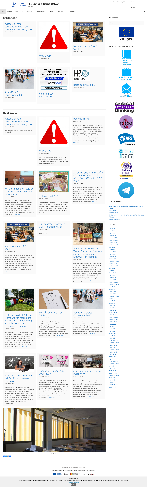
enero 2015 (112, 359)
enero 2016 (112, 354)
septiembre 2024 (114, 266)
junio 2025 (112, 249)
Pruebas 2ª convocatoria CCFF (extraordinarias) (52, 225)
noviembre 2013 (114, 375)
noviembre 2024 (114, 261)
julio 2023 (112, 287)
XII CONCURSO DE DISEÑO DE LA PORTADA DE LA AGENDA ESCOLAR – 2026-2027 (88, 176)
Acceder (133, 7)
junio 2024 (112, 270)
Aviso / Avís (45, 55)
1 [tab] (51, 453)
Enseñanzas (29, 11)
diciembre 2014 (113, 361)
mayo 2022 (112, 305)
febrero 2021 (113, 333)
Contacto (9, 11)
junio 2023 (112, 289)
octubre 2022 (113, 298)
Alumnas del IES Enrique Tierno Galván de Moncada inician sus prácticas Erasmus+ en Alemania (87, 252)
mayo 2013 (112, 377)
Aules (51, 11)
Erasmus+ (73, 11)
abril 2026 (112, 233)
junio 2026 (112, 231)
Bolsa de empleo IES (84, 84)
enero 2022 (112, 315)
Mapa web (80, 470)
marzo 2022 (112, 310)
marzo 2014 (112, 370)
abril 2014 (112, 368)
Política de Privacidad (62, 470)
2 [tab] (53, 453)
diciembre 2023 (113, 282)
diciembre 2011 (113, 384)
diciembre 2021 (113, 317)
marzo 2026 (112, 235)
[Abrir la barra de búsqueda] (145, 11)
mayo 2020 (112, 338)
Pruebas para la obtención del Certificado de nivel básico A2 (19, 378)
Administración (41, 11)
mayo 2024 (112, 273)
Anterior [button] (5, 430)
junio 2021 (112, 329)
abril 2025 (112, 254)
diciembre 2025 (113, 240)
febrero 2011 (112, 387)
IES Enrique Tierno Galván (43, 3)
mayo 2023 (112, 291)
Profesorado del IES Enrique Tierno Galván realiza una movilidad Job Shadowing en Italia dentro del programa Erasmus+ (19, 320)
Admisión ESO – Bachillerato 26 (47, 95)
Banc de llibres (81, 118)
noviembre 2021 (114, 319)
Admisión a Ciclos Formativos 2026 (14, 93)
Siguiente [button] (104, 430)
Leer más (76, 143)
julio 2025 (112, 247)
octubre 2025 (113, 242)
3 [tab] (55, 453)
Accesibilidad (92, 470)
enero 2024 (112, 280)
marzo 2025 (112, 256)
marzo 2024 (112, 277)
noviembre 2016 (114, 350)
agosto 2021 (112, 324)
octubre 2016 (113, 352)
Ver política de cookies (73, 482)
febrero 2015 (113, 356)
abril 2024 (112, 275)
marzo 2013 (112, 382)
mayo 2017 (112, 347)
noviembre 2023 (114, 284)
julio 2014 (112, 366)
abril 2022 (112, 308)
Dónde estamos (19, 11)
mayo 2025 (112, 252)
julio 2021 (112, 326)
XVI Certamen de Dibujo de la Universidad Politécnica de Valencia (19, 191)
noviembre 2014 (114, 364)
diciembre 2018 (113, 340)
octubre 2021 (113, 322)
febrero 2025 (113, 259)
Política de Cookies (72, 470)
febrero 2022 (113, 312)
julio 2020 (112, 336)
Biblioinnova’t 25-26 (49, 196)
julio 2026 (112, 228)
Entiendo (73, 484)
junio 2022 (112, 303)
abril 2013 (112, 380)
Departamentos (61, 11)
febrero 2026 (113, 238)
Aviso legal (54, 470)
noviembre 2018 (114, 342)
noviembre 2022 (114, 296)
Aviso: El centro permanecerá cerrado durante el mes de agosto (18, 26)
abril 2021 (112, 331)
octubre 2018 (113, 345)
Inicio (3, 11)
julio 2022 (112, 301)
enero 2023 (112, 294)
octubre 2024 (113, 263)
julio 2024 (112, 268)
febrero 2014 (113, 373)
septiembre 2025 (114, 245)
